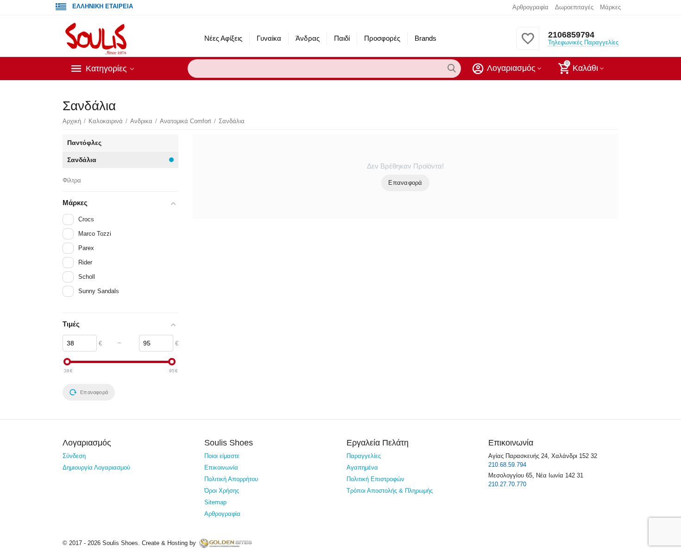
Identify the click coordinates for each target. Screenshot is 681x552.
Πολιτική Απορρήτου (231, 479)
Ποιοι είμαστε (222, 455)
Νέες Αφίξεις (223, 38)
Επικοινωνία (221, 467)
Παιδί (342, 38)
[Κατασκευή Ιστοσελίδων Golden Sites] (225, 542)
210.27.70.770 (507, 484)
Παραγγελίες (364, 455)
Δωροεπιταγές (574, 7)
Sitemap (215, 502)
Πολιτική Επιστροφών (375, 479)
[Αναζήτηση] (451, 68)
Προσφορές (382, 38)
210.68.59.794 (507, 464)
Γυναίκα (269, 38)
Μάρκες (610, 7)
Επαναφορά (405, 182)
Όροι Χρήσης (221, 490)
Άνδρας (307, 38)
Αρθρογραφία (530, 7)
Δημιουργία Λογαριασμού (96, 467)
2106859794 (571, 34)
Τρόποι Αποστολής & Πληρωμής (390, 490)
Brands (425, 38)
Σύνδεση (74, 455)
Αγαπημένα (362, 467)
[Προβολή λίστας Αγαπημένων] (527, 43)
